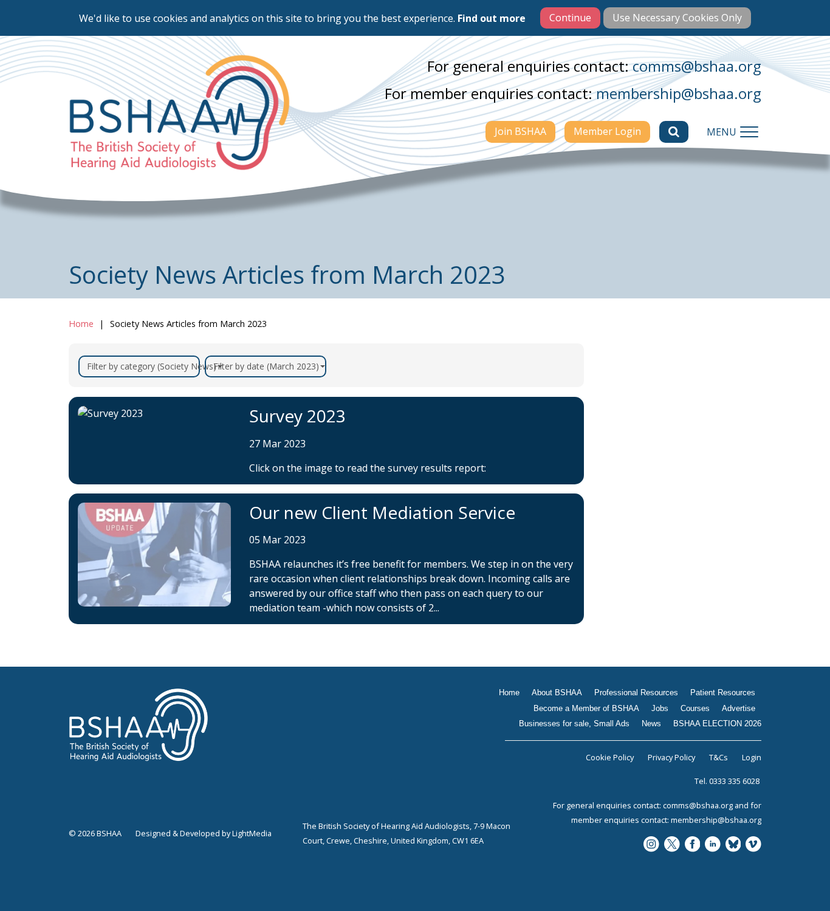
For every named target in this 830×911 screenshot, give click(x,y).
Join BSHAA (520, 131)
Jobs (621, 556)
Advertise (634, 604)
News (624, 666)
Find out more (492, 18)
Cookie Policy (610, 757)
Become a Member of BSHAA (664, 525)
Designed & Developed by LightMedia (203, 833)
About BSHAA (645, 447)
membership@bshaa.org (678, 93)
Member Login (607, 131)
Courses (630, 580)
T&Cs (718, 757)
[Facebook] (693, 845)
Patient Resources (655, 494)
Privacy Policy (671, 757)
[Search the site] (673, 132)
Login (751, 757)
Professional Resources (667, 471)
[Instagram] (651, 845)
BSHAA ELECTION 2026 (668, 689)
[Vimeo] (753, 845)
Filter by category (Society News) (143, 366)
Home (81, 323)
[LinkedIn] (713, 845)
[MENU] (749, 132)
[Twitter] (672, 845)
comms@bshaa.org (697, 66)
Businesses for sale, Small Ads (674, 635)
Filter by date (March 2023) (266, 366)
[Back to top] (793, 874)
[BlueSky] (733, 845)
